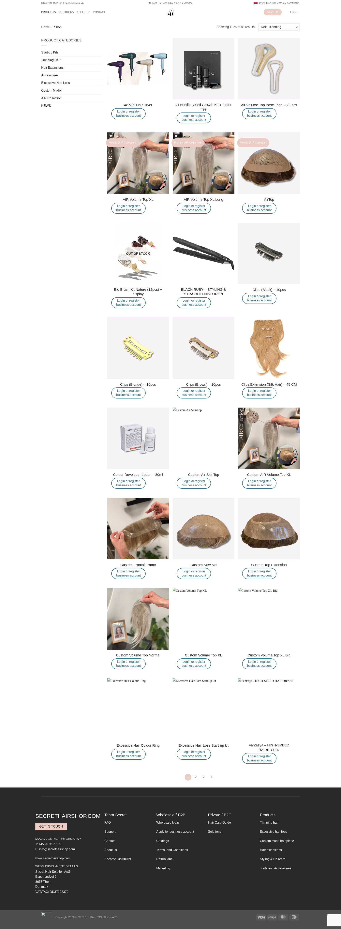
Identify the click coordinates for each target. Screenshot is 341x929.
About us (83, 12)
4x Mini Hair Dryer (138, 105)
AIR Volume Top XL (138, 200)
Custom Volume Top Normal (138, 655)
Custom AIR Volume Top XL (269, 475)
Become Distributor (117, 859)
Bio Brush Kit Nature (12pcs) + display (138, 292)
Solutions (66, 12)
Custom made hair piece (277, 841)
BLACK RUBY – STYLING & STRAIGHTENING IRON (203, 292)
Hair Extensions (52, 67)
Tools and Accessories (275, 868)
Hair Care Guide (219, 822)
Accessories (49, 75)
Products (48, 12)
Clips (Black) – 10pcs (269, 290)
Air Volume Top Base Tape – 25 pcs (269, 105)
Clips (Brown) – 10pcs (203, 384)
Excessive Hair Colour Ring (138, 745)
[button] (286, 12)
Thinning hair (269, 822)
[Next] (219, 777)
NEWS (46, 105)
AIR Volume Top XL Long (203, 200)
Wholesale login (167, 822)
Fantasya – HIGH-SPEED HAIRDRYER (269, 747)
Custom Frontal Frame (138, 565)
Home (45, 27)
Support (109, 831)
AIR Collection (51, 98)
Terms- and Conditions (172, 850)
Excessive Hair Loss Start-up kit (203, 745)
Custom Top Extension (269, 565)
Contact (99, 12)
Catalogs (162, 841)
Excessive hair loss (273, 831)
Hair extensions (271, 850)
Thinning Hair (50, 60)
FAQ (107, 822)
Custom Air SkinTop (203, 475)
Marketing (163, 868)
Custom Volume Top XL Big (268, 655)
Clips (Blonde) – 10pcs (138, 384)
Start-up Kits (49, 52)
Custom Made (51, 90)
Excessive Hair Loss (55, 82)
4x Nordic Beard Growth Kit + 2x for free (203, 107)
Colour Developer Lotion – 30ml (138, 475)
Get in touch (51, 826)
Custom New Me (203, 565)
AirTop (269, 200)
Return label (164, 859)
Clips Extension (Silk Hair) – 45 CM (269, 384)
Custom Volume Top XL (203, 655)
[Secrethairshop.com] (170, 12)
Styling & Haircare (272, 859)
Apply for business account (175, 831)
